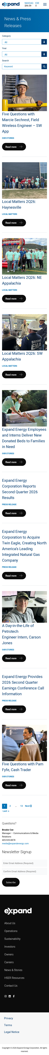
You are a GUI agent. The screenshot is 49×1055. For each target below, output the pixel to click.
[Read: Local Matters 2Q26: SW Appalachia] (24, 332)
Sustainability (12, 939)
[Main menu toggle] (45, 4)
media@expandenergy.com (15, 843)
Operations (10, 931)
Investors (9, 946)
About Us (9, 923)
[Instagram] (5, 996)
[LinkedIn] (9, 996)
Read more (10, 147)
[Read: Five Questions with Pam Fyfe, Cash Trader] (24, 742)
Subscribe (11, 882)
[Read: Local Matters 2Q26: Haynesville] (24, 180)
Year (4, 48)
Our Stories (8, 138)
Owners (8, 954)
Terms (8, 1025)
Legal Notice (11, 1032)
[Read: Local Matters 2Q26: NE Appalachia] (24, 256)
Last (5, 811)
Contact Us (10, 985)
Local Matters (9, 214)
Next (27, 806)
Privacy (8, 1018)
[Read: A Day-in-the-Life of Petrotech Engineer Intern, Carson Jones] (24, 606)
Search (5, 60)
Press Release (9, 504)
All (6, 42)
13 (21, 806)
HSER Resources (14, 978)
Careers (9, 962)
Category (6, 35)
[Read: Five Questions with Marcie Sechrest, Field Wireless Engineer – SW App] (24, 92)
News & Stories (13, 970)
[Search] (44, 66)
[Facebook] (14, 996)
